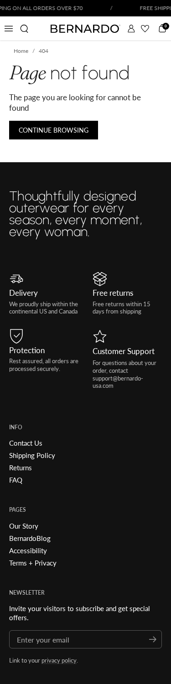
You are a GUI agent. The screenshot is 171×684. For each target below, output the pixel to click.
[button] (24, 29)
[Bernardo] (85, 29)
